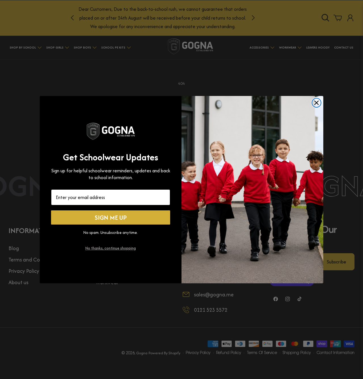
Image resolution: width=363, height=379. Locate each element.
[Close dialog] (316, 102)
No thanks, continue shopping (110, 248)
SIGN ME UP (111, 217)
